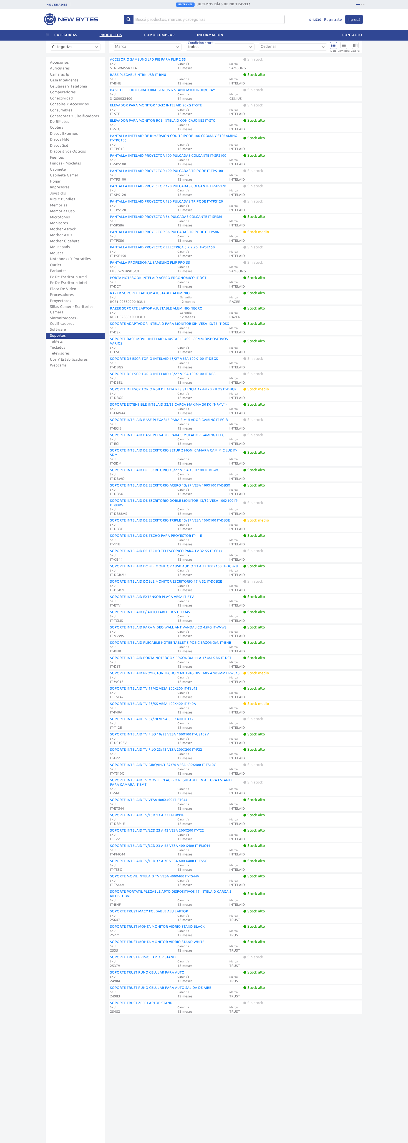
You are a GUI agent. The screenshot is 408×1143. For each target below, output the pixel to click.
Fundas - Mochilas (65, 163)
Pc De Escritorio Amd (68, 277)
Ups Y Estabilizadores (69, 359)
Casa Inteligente (64, 80)
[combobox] (76, 49)
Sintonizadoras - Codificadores (64, 321)
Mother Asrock (63, 229)
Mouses (56, 253)
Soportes (58, 336)
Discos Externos (64, 134)
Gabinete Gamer (64, 175)
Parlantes (58, 271)
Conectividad (61, 98)
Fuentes (57, 157)
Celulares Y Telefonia (68, 86)
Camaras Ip (59, 74)
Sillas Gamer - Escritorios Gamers (72, 309)
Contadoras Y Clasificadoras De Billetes (74, 119)
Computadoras (63, 92)
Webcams (58, 365)
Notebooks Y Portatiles (70, 259)
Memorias (58, 205)
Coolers (56, 127)
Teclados (57, 348)
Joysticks (58, 193)
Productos (111, 35)
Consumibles (61, 110)
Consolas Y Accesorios (69, 104)
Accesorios (59, 62)
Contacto (352, 35)
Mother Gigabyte (65, 241)
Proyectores (60, 301)
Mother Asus (61, 235)
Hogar (55, 181)
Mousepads (60, 247)
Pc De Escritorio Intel (68, 283)
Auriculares (60, 68)
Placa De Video (63, 289)
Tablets (56, 341)
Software (58, 329)
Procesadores (62, 295)
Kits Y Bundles (62, 199)
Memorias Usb (62, 211)
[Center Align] (129, 19)
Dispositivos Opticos (68, 151)
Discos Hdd (59, 139)
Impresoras (60, 187)
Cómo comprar (159, 35)
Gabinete (58, 169)
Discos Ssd (59, 146)
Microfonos (60, 217)
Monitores (59, 223)
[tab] (358, 4)
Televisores (60, 353)
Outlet (56, 265)
